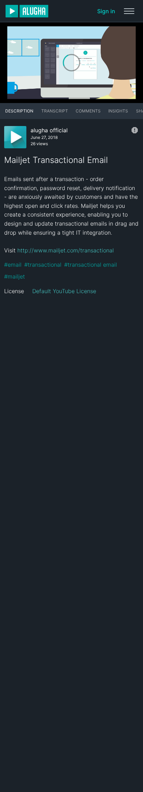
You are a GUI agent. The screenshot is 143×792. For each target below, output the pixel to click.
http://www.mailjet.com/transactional (65, 250)
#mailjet (14, 276)
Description (19, 110)
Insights (118, 110)
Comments (88, 110)
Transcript (54, 110)
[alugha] (27, 11)
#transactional (42, 264)
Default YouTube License (64, 291)
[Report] (135, 130)
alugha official (49, 130)
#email (13, 264)
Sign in (106, 11)
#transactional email (90, 264)
